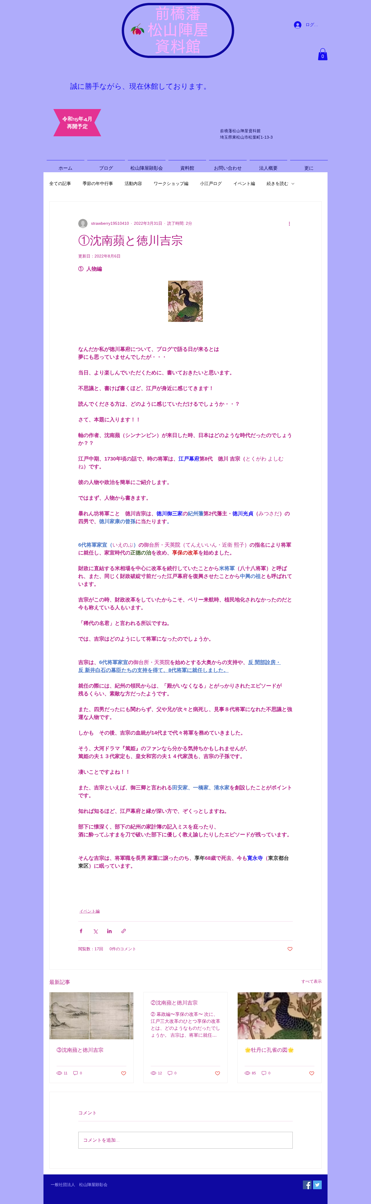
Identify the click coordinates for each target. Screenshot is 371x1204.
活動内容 (133, 184)
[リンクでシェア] (123, 931)
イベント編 (244, 184)
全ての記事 (60, 184)
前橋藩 (178, 13)
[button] (323, 54)
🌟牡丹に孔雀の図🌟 (269, 1050)
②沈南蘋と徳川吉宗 (174, 1003)
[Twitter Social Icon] (317, 1185)
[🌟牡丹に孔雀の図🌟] (279, 1015)
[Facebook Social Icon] (307, 1185)
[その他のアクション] (289, 223)
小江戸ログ (211, 184)
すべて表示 (311, 981)
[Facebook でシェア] (81, 931)
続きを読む (277, 184)
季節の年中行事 (98, 184)
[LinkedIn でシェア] (109, 931)
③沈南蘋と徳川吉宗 (80, 1050)
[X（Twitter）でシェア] (95, 931)
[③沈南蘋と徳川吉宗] (91, 1015)
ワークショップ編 (171, 184)
